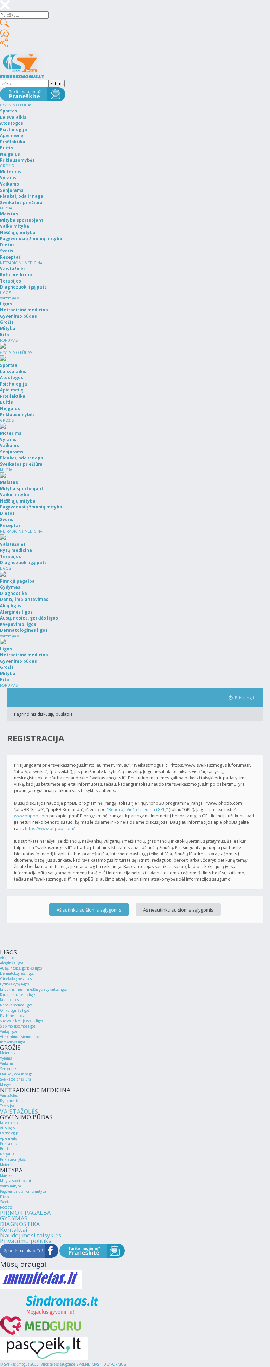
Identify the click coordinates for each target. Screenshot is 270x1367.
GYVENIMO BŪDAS (16, 105)
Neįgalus (7, 1154)
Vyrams (6, 1058)
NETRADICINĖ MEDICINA (21, 262)
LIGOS (5, 292)
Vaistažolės (9, 1095)
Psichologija (9, 1132)
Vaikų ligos (8, 1031)
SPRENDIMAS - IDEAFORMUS (101, 1364)
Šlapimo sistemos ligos (17, 1026)
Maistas (6, 1175)
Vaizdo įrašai (10, 298)
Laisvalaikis (9, 1122)
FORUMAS (9, 340)
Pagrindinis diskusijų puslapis (43, 714)
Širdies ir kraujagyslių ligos (21, 1020)
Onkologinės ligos (14, 1010)
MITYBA (6, 208)
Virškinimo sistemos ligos (20, 1036)
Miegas (5, 1084)
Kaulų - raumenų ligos (18, 994)
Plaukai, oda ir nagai (16, 1073)
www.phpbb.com (31, 816)
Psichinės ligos (12, 1015)
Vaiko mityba (10, 1186)
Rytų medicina (12, 1100)
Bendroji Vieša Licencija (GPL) (137, 809)
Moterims (7, 1052)
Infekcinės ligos (12, 1041)
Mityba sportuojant (15, 1180)
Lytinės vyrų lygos (14, 983)
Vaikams (6, 1063)
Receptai (7, 1207)
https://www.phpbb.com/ (50, 828)
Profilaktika (9, 1143)
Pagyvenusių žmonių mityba (23, 1191)
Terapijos (7, 1105)
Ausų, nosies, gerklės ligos (21, 968)
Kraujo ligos (9, 999)
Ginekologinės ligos (16, 978)
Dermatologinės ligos (17, 973)
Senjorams (8, 1068)
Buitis (4, 1148)
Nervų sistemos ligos (16, 1005)
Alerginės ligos (11, 962)
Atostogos (7, 1127)
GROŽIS (7, 165)
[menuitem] (241, 698)
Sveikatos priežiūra (15, 1079)
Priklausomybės (13, 1159)
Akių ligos (7, 957)
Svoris (4, 1201)
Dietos (5, 1196)
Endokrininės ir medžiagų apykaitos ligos (33, 989)
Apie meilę (8, 1138)
